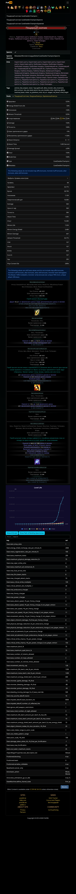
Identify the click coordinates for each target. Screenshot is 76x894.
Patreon (23, 812)
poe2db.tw (23, 802)
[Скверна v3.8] (45, 7)
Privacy (22, 810)
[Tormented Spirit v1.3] (34, 11)
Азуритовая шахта (22, 37)
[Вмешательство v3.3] (60, 7)
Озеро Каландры (40, 41)
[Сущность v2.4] (30, 11)
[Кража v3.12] (34, 7)
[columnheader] (35, 540)
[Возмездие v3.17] (19, 7)
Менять (64, 787)
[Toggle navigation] (67, 2)
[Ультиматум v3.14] (27, 7)
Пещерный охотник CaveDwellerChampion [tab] (22, 16)
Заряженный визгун (50, 96)
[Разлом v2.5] (27, 11)
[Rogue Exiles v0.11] (49, 11)
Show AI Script (12, 533)
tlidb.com (23, 800)
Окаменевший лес (50, 37)
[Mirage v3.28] (8, 7)
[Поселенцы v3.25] (12, 7)
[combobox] (38, 178)
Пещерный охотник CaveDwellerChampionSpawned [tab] (25, 24)
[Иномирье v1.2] (38, 11)
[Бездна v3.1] (68, 7)
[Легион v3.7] (49, 7)
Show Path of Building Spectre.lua (32, 533)
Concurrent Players (53, 800)
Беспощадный (53, 802)
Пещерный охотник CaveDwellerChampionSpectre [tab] (25, 20)
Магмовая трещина (36, 39)
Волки (38, 43)
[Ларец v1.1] (42, 11)
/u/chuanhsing (53, 810)
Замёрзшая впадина (22, 39)
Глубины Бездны (51, 69)
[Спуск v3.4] (56, 7)
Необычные (39, 44)
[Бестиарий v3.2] (64, 7)
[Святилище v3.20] (16, 7)
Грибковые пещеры (36, 37)
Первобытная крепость (30, 80)
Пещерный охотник (21, 96)
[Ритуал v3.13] (30, 7)
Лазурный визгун (36, 96)
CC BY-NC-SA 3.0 (35, 789)
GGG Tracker (53, 798)
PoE (9, 2)
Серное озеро (49, 39)
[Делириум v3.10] (42, 7)
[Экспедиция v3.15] (23, 7)
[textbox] (37, 178)
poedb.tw (22, 798)
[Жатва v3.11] (38, 7)
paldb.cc (23, 805)
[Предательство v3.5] (53, 7)
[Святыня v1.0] (45, 11)
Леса (40, 46)
